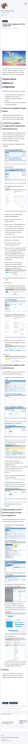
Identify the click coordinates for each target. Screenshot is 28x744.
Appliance (5, 703)
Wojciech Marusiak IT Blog (7, 10)
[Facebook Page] (2, 15)
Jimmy (11, 740)
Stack (5, 740)
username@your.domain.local (15, 470)
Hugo (5, 739)
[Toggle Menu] (25, 3)
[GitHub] (4, 15)
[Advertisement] (14, 40)
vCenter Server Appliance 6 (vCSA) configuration (13, 25)
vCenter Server (13, 703)
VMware (5, 21)
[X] (6, 15)
